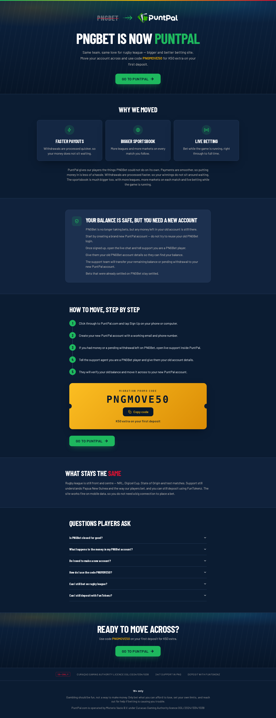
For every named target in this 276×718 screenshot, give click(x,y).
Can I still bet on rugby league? (88, 584)
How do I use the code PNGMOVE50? (90, 572)
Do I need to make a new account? (90, 561)
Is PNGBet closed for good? (86, 538)
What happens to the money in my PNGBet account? (101, 549)
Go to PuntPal (135, 79)
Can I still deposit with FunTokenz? (90, 595)
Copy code (141, 412)
